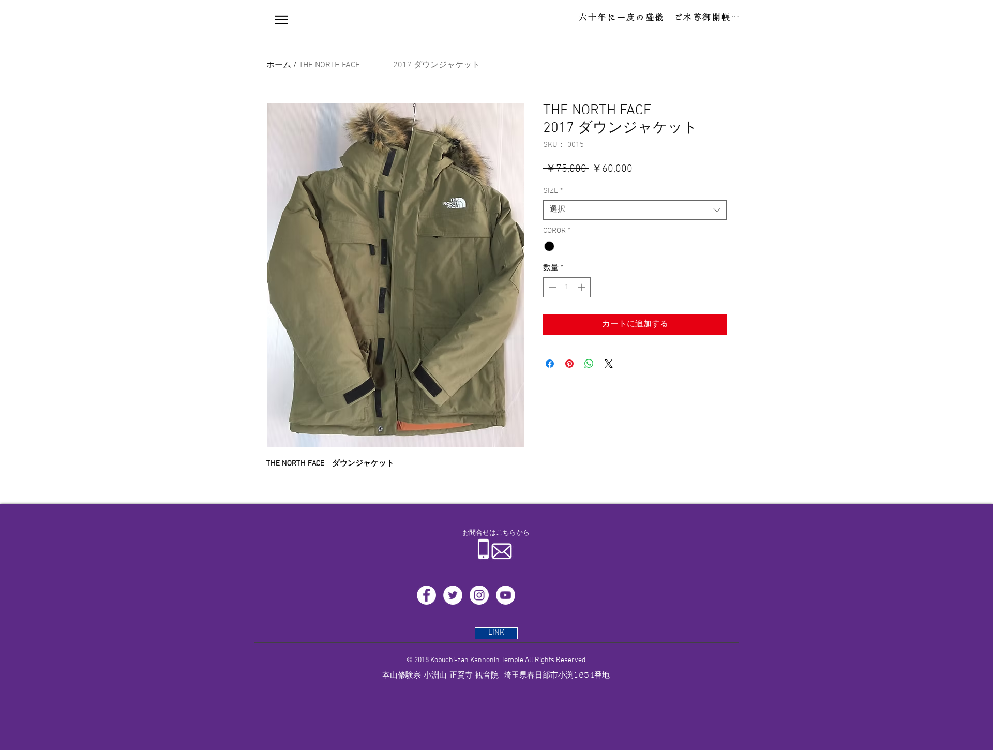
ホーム (278, 65)
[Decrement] (552, 287)
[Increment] (583, 287)
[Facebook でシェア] (550, 363)
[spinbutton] (567, 287)
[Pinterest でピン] (569, 363)
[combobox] (635, 210)
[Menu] (281, 20)
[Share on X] (609, 363)
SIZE (553, 191)
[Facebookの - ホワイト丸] (426, 595)
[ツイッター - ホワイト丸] (452, 595)
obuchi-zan (451, 660)
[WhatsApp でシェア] (589, 363)
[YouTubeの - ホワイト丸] (505, 595)
